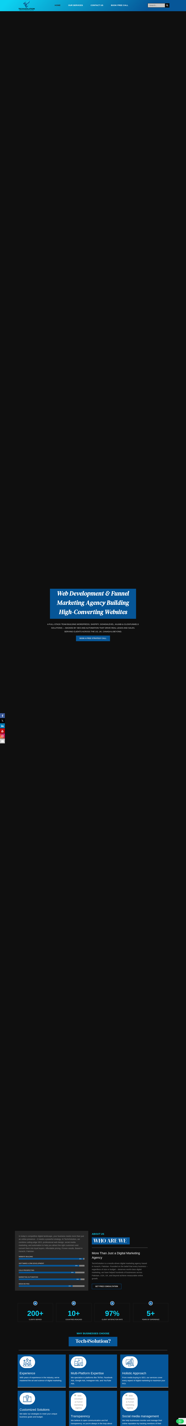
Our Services (75, 5)
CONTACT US (97, 5)
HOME (57, 5)
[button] (180, 1421)
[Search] (167, 5)
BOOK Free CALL (119, 5)
